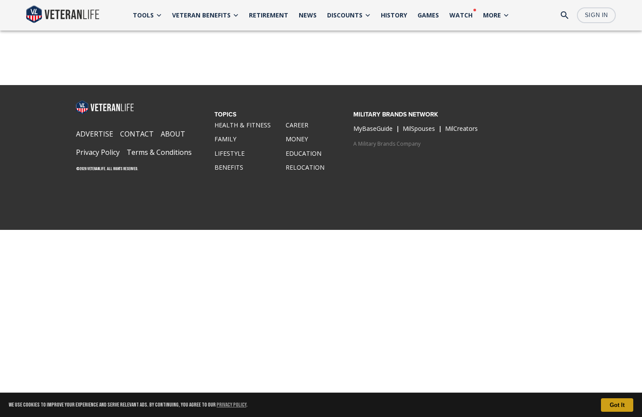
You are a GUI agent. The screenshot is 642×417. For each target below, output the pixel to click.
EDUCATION (303, 153)
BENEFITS (228, 167)
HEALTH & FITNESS (242, 125)
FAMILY (225, 139)
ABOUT (173, 134)
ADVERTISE (94, 134)
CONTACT (137, 134)
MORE (492, 15)
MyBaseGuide (373, 128)
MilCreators (461, 128)
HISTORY (394, 15)
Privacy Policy (231, 404)
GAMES (428, 15)
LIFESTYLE (229, 153)
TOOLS (143, 15)
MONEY (297, 139)
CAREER (297, 125)
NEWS (308, 15)
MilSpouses (419, 128)
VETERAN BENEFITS (201, 15)
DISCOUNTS (344, 15)
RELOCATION (305, 167)
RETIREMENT (268, 15)
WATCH (461, 15)
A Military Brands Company (387, 143)
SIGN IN (596, 15)
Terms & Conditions (159, 152)
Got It (617, 405)
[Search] (564, 15)
